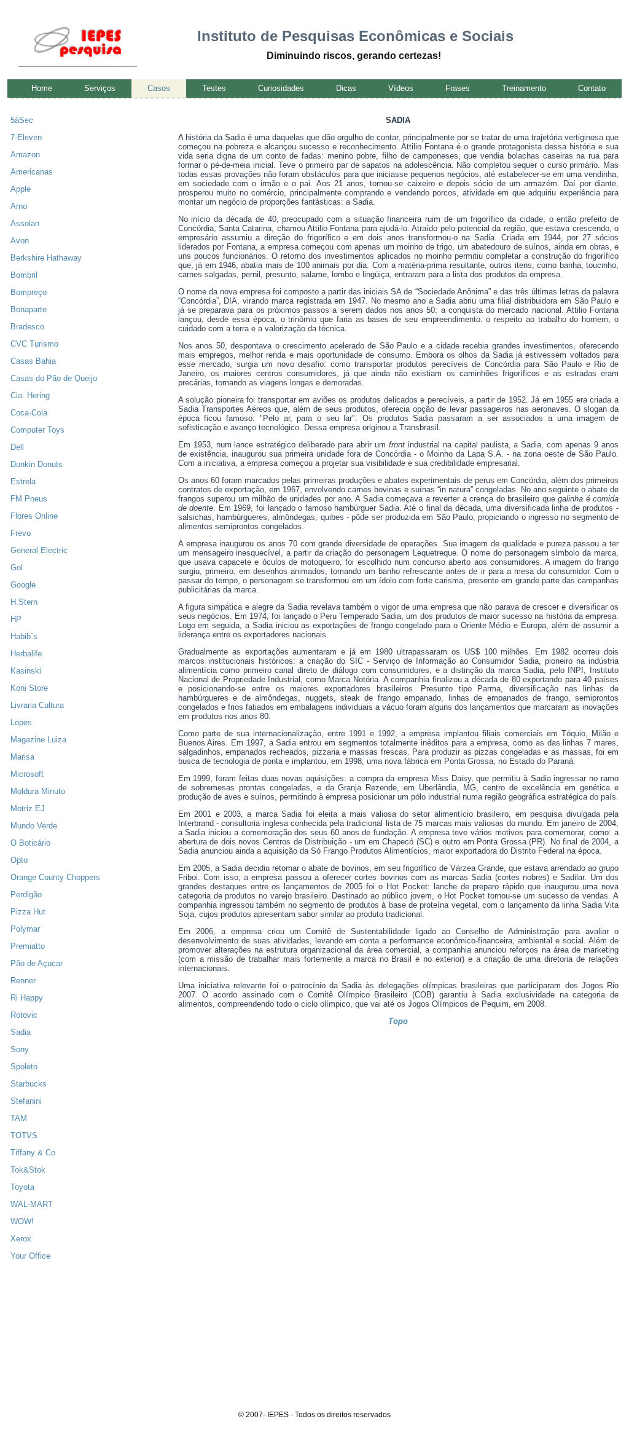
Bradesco (27, 326)
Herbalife (26, 653)
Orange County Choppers (55, 877)
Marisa (22, 756)
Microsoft (27, 774)
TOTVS (23, 1135)
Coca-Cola (28, 412)
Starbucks (28, 1083)
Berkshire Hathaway (46, 257)
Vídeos (400, 88)
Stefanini (26, 1101)
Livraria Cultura (37, 705)
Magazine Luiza (38, 739)
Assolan (24, 223)
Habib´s (23, 636)
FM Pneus (28, 498)
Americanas (31, 171)
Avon (19, 240)
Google (23, 584)
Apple (20, 189)
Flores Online (34, 516)
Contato (592, 88)
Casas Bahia (33, 361)
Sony (19, 1049)
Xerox (20, 1238)
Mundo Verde (33, 825)
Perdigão (26, 894)
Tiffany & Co (32, 1152)
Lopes (21, 722)
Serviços (99, 88)
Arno (18, 206)
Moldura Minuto (37, 791)
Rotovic (23, 1015)
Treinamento (524, 88)
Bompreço (28, 292)
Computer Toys (37, 429)
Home (41, 88)
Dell (17, 447)
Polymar (25, 929)
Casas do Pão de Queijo (53, 378)
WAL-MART (31, 1204)
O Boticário (30, 842)
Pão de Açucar (36, 963)
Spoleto (23, 1066)
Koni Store (29, 688)
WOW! (22, 1221)
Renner (23, 980)
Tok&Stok (27, 1169)
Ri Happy (26, 997)
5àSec (21, 120)
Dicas (346, 88)
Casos (158, 88)
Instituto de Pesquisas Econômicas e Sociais (355, 36)
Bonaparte (28, 309)
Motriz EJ (27, 808)
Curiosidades (281, 88)
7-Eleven (26, 137)
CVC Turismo (34, 343)
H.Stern (23, 602)
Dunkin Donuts (36, 464)
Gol (16, 567)
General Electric (39, 550)
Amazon (25, 154)
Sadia (20, 1032)
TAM (18, 1118)
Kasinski (25, 670)
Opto (19, 860)
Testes (214, 88)
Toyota (22, 1187)
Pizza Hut (27, 911)
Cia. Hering (30, 395)
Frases (457, 88)
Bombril (23, 275)
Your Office (30, 1255)
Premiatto (27, 946)
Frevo (20, 533)
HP (15, 619)
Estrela (23, 481)
